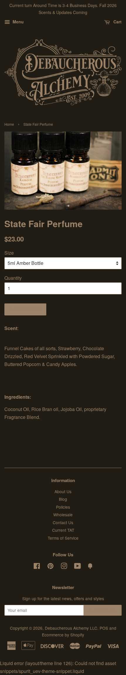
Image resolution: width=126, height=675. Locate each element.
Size (9, 252)
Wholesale (63, 514)
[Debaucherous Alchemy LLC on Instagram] (64, 567)
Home (9, 124)
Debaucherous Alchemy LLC (71, 628)
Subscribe (103, 610)
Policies (63, 507)
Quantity (13, 278)
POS (104, 628)
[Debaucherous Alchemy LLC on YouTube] (77, 567)
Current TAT (63, 530)
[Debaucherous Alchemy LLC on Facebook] (36, 567)
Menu (17, 22)
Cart (117, 22)
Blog (63, 499)
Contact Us (63, 522)
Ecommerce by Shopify (63, 635)
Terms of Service (63, 538)
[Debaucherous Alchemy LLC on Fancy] (90, 567)
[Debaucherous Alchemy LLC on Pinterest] (50, 567)
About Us (63, 491)
